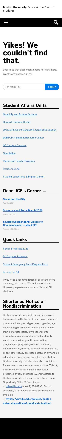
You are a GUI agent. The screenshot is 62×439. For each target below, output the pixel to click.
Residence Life (11, 168)
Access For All (11, 272)
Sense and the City (14, 199)
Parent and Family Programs (19, 161)
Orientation (9, 153)
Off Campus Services (14, 145)
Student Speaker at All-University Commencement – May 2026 (23, 223)
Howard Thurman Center (17, 122)
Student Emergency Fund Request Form (25, 264)
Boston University (31, 428)
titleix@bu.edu (14, 386)
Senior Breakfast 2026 (15, 248)
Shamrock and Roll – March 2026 (22, 210)
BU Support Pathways (15, 256)
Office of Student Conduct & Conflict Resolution (29, 129)
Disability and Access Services (20, 114)
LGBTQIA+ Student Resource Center (23, 137)
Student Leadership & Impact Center (23, 176)
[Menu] (6, 22)
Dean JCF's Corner (22, 190)
